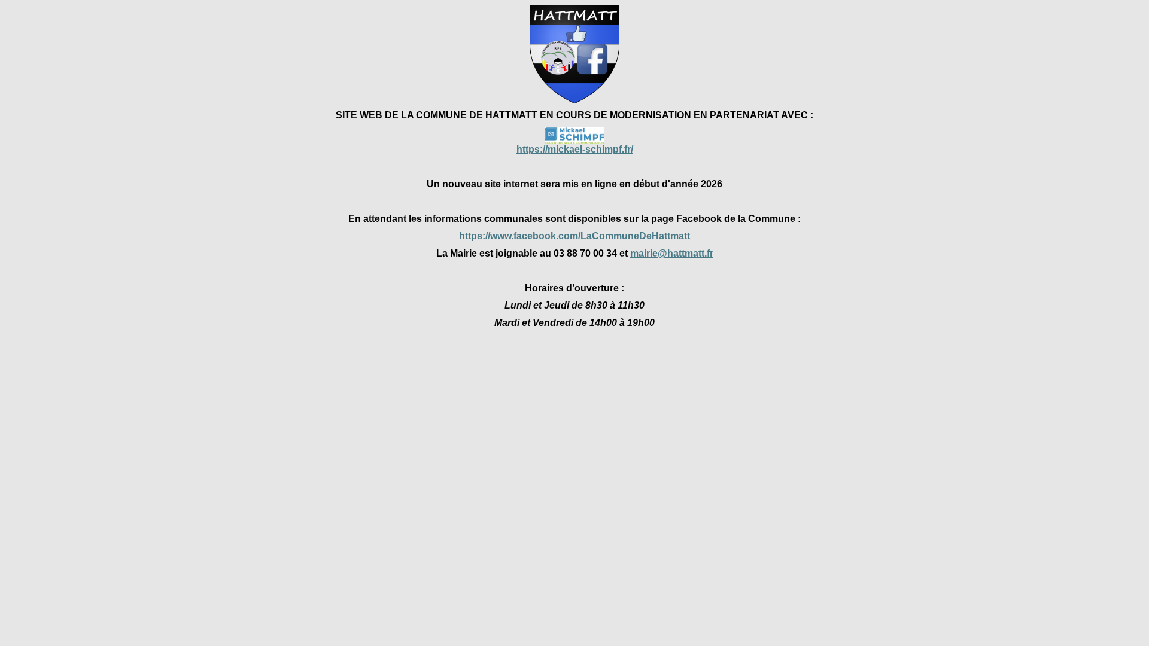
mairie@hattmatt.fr (671, 253)
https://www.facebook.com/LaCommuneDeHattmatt (574, 236)
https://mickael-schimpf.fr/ (574, 149)
